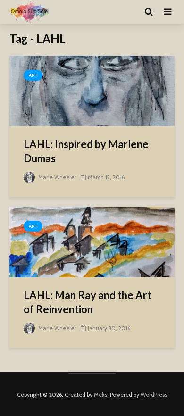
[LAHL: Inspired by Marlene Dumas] (92, 90)
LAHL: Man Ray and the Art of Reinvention (87, 302)
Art (33, 75)
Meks (100, 394)
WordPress (154, 394)
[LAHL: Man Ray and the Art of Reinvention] (92, 241)
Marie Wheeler (56, 177)
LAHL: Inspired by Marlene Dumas (86, 151)
